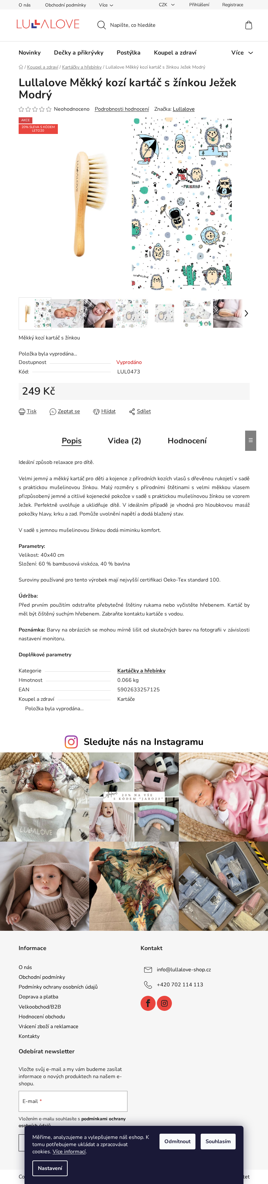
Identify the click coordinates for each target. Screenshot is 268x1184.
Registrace (232, 5)
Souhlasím (218, 1141)
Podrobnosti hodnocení (122, 109)
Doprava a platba (38, 996)
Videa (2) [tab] (125, 441)
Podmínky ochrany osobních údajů (58, 987)
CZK (164, 5)
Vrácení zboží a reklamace (48, 1026)
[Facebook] (148, 1003)
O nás (25, 5)
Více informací (69, 1151)
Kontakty (29, 1036)
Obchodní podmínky (65, 5)
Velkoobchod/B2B (40, 1007)
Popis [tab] (72, 441)
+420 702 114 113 (180, 984)
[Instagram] (164, 1003)
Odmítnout (177, 1141)
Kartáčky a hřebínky (141, 670)
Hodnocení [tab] (187, 441)
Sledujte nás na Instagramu (144, 741)
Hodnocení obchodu (42, 1016)
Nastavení (50, 1168)
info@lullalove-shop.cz (184, 969)
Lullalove (184, 109)
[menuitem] (29, 52)
